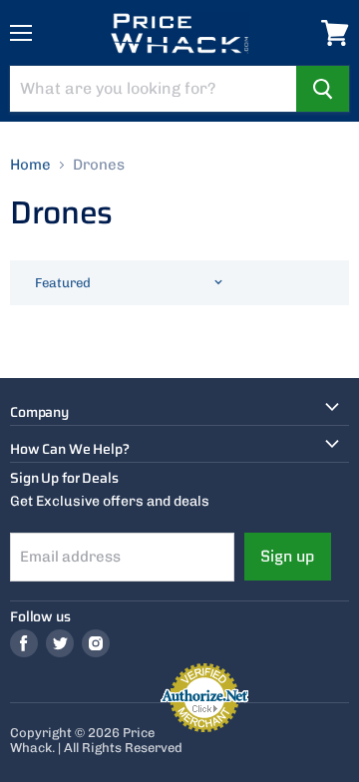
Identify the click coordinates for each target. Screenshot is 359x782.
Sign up (287, 556)
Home (30, 165)
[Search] (322, 89)
